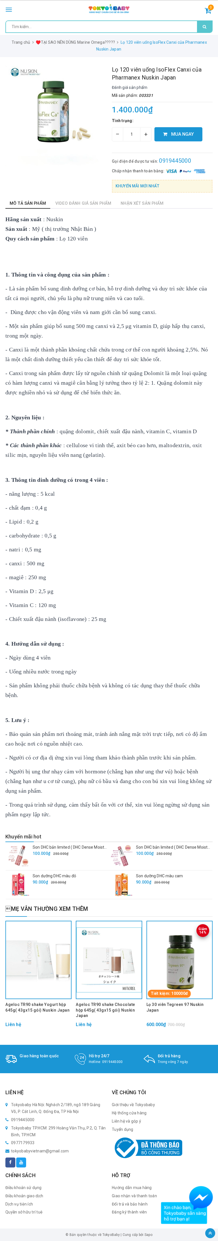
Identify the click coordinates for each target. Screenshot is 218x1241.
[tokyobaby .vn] (109, 9)
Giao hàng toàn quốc (39, 1056)
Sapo (148, 1235)
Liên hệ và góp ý (126, 1121)
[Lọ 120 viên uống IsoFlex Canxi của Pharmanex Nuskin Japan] (55, 116)
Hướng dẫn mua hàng (132, 1187)
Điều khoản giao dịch (24, 1196)
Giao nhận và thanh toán (134, 1196)
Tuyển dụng (122, 1129)
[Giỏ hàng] (208, 11)
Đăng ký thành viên (129, 1212)
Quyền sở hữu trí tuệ (24, 1212)
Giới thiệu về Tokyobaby (133, 1104)
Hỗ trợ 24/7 (99, 1056)
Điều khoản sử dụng (23, 1187)
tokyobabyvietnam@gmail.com (40, 1151)
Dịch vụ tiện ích (19, 1204)
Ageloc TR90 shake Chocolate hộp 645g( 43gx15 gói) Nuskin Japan (105, 1010)
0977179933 (23, 1142)
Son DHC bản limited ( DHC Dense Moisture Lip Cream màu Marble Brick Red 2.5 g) (107, 847)
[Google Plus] (21, 1162)
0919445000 (175, 160)
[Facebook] (10, 1162)
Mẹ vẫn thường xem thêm (46, 908)
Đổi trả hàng (169, 1056)
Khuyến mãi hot (23, 837)
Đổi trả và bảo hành (130, 1204)
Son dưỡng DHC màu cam (159, 876)
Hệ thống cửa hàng (129, 1113)
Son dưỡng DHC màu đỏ (54, 876)
